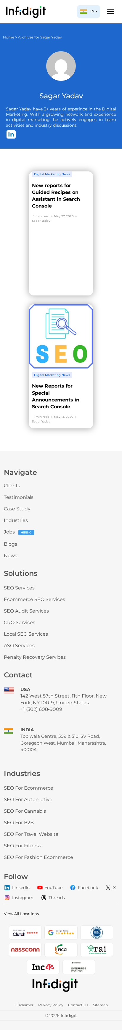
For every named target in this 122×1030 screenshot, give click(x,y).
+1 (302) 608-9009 (41, 709)
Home (8, 37)
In (11, 134)
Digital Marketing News (52, 174)
